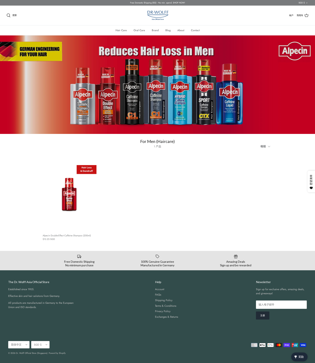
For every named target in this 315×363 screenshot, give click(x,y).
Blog (168, 30)
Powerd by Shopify (57, 353)
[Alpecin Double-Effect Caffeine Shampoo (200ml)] (69, 192)
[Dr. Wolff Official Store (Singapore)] (157, 15)
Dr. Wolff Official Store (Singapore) (31, 353)
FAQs (158, 295)
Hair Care (121, 30)
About (180, 30)
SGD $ (302, 2)
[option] (157, 84)
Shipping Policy (163, 300)
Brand (155, 30)
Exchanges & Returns (166, 317)
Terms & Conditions (165, 306)
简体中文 (16, 345)
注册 (262, 315)
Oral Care (139, 30)
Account (159, 289)
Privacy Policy (162, 311)
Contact (195, 30)
